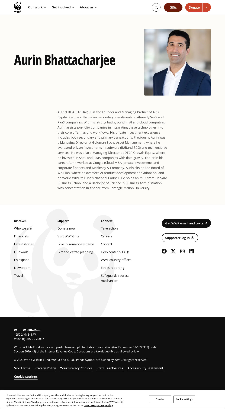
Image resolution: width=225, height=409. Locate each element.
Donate (194, 7)
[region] (112, 399)
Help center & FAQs (115, 252)
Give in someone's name (75, 244)
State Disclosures (110, 368)
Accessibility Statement (145, 368)
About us (86, 7)
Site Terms (22, 368)
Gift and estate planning (75, 252)
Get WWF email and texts (184, 223)
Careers (106, 236)
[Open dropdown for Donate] (207, 7)
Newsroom (22, 268)
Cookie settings (26, 376)
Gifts (173, 7)
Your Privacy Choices (76, 368)
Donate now (66, 228)
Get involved (61, 7)
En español (22, 260)
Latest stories (24, 244)
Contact (106, 244)
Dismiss (160, 399)
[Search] (156, 7)
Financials (21, 236)
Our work (35, 7)
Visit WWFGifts (68, 236)
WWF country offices (116, 260)
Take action (109, 228)
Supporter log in (177, 238)
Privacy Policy (45, 368)
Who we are (23, 228)
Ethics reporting (112, 268)
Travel (18, 275)
